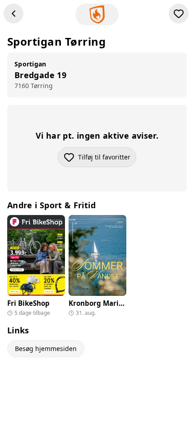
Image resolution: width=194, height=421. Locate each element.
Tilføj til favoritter (107, 159)
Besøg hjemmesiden (46, 348)
